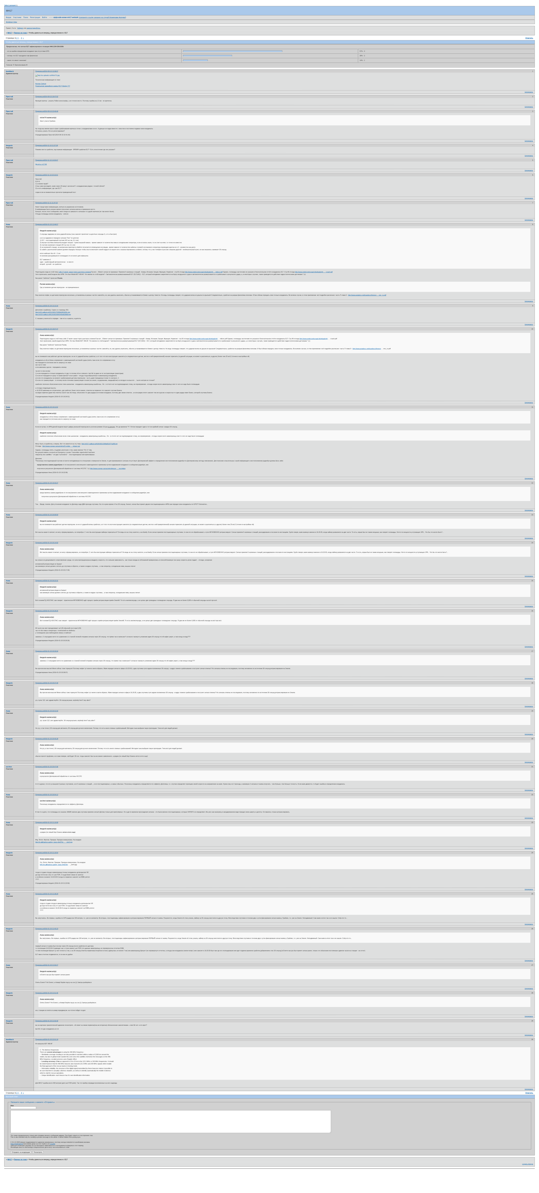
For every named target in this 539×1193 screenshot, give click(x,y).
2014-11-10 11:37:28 (51, 145)
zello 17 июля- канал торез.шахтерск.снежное (75, 272)
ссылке (52, 1144)
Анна (8, 225)
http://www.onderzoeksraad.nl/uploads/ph (203, 338)
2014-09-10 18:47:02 (51, 96)
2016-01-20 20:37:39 (51, 683)
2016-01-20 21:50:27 (51, 965)
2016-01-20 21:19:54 (51, 853)
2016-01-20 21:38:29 (51, 894)
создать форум (527, 1164)
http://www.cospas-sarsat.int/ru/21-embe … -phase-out (61, 446)
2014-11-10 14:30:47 (51, 160)
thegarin (9, 146)
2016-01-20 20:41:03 (51, 711)
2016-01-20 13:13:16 (51, 306)
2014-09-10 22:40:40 (51, 111)
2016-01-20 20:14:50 (51, 543)
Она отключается (17, 1144)
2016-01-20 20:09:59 (51, 515)
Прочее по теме (20, 33)
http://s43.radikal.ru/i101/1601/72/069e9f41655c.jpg (52, 312)
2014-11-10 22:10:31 (51, 175)
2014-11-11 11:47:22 (51, 203)
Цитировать (529, 92)
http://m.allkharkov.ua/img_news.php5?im (54, 864)
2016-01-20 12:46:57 (51, 224)
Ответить (529, 38)
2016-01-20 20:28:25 (51, 611)
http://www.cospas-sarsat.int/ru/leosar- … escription (107, 468)
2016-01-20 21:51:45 (51, 993)
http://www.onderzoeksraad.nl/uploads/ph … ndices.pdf (203, 272)
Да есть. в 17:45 (41, 164)
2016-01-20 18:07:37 (51, 329)
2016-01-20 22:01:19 (51, 1039)
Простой (9, 97)
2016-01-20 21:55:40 (51, 1021)
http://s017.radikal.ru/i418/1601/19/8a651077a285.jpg (99, 444)
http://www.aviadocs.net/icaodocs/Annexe (367, 348)
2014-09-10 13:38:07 (51, 71)
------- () (87, 17)
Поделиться (39, 71)
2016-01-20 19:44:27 (51, 483)
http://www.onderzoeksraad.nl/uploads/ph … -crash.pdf (314, 272)
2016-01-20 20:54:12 (51, 794)
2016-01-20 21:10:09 (51, 822)
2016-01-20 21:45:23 (51, 929)
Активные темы (11, 22)
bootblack (10, 71)
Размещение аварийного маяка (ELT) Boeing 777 (52, 86)
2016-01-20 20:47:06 (51, 767)
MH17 (9, 33)
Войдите (20, 28)
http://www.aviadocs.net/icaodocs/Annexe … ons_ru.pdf (367, 295)
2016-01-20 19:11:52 (51, 407)
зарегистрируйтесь (33, 28)
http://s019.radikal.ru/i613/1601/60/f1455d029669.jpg (53, 314)
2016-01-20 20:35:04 (51, 651)
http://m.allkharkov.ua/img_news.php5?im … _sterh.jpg (53, 842)
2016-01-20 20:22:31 (51, 580)
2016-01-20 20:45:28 (51, 739)
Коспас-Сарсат (40, 83)
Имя (12, 1105)
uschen (9, 767)
